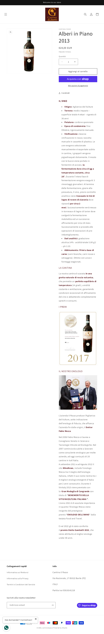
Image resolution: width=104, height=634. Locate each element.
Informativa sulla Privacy (17, 578)
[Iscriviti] (52, 605)
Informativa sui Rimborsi (17, 572)
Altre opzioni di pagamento (78, 85)
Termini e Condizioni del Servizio (21, 584)
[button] (6, 14)
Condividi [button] (65, 93)
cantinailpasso (47, 628)
